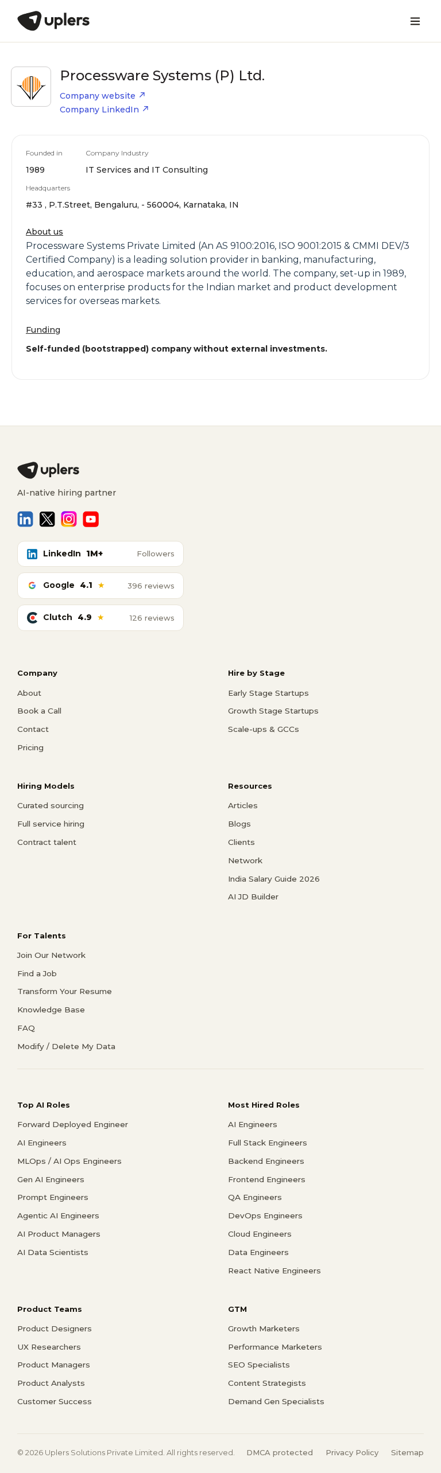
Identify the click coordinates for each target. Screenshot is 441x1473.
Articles (243, 805)
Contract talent (46, 842)
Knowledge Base (51, 1009)
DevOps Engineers (265, 1215)
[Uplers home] (220, 470)
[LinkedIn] (25, 519)
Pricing (30, 747)
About (29, 692)
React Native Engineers (274, 1270)
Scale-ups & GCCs (263, 729)
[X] (47, 519)
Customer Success (54, 1401)
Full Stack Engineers (267, 1142)
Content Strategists (267, 1383)
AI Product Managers (58, 1233)
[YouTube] (91, 519)
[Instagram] (69, 519)
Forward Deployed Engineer (72, 1124)
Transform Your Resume (64, 991)
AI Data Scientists (52, 1252)
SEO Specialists (259, 1364)
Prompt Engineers (52, 1197)
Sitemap (407, 1452)
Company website (98, 96)
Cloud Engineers (260, 1233)
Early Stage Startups (268, 692)
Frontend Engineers (266, 1179)
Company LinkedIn (99, 109)
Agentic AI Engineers (58, 1215)
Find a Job (37, 973)
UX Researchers (49, 1346)
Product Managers (53, 1364)
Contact (33, 729)
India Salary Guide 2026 (274, 878)
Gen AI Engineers (50, 1179)
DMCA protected (279, 1452)
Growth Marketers (264, 1328)
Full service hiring (50, 823)
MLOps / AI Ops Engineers (69, 1161)
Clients (241, 842)
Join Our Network (51, 955)
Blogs (239, 823)
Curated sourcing (50, 805)
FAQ (26, 1027)
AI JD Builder (253, 896)
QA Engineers (255, 1197)
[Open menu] (415, 21)
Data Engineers (258, 1252)
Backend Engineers (266, 1161)
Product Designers (54, 1328)
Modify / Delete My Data (66, 1046)
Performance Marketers (275, 1346)
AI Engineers (42, 1142)
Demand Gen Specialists (276, 1401)
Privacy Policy (352, 1452)
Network (245, 860)
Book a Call (39, 710)
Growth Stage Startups (273, 710)
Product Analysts (51, 1383)
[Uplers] (53, 21)
